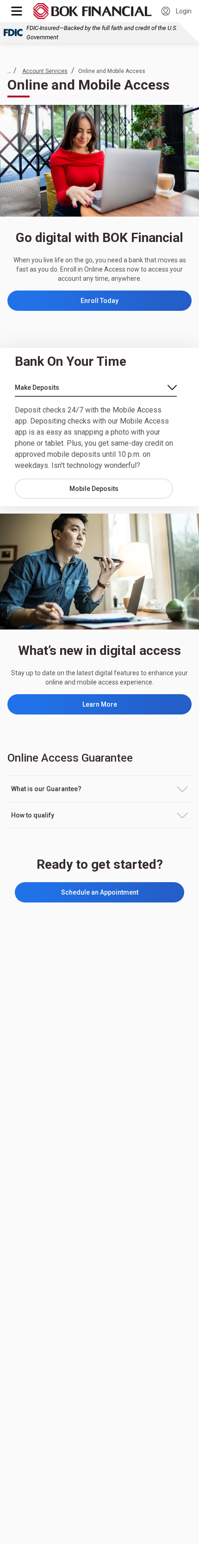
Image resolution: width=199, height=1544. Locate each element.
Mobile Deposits (93, 488)
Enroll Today (120, 303)
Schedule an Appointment (99, 892)
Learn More (99, 704)
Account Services (45, 71)
